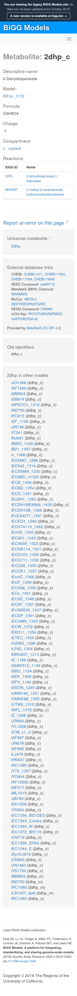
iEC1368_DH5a (25, 842)
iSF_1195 (20, 421)
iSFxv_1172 (13, 96)
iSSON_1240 (23, 687)
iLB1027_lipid (23, 892)
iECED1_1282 (24, 521)
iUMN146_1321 (25, 693)
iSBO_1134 (22, 670)
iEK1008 (19, 804)
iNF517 (18, 787)
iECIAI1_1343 (24, 537)
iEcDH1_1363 (24, 499)
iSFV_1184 (21, 682)
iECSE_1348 (23, 598)
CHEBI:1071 (33, 274)
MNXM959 (19, 293)
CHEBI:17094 (21, 278)
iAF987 (18, 737)
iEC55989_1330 (26, 471)
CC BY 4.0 (52, 327)
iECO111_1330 (25, 559)
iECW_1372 (22, 626)
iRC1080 (19, 765)
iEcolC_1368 (23, 576)
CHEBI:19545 (44, 278)
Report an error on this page (34, 222)
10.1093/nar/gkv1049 (22, 961)
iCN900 (18, 859)
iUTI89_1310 (23, 704)
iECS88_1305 (24, 587)
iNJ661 (18, 437)
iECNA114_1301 (26, 548)
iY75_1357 (21, 770)
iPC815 (18, 415)
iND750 (18, 410)
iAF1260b (20, 781)
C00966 (46, 308)
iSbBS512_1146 (26, 665)
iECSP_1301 (23, 615)
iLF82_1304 (22, 648)
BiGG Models (26, 27)
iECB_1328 (22, 482)
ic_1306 (18, 454)
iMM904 (18, 393)
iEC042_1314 (24, 465)
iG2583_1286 (24, 643)
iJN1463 (19, 865)
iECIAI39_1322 (25, 543)
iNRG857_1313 (25, 654)
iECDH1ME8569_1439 (32, 504)
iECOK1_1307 (24, 571)
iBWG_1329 (22, 443)
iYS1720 (19, 870)
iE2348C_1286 (25, 460)
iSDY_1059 (21, 676)
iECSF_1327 (23, 604)
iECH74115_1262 (27, 526)
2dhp (15, 246)
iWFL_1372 (22, 709)
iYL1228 (19, 726)
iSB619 (18, 399)
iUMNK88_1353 (26, 698)
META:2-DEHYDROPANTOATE (28, 301)
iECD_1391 (22, 493)
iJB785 (18, 798)
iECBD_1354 (23, 487)
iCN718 (18, 837)
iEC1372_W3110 (27, 831)
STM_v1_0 (21, 732)
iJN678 (18, 743)
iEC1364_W (22, 826)
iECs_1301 (21, 593)
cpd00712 (47, 284)
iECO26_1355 (24, 565)
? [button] (67, 222)
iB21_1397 (21, 449)
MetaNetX (34, 327)
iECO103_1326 (25, 554)
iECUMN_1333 (25, 621)
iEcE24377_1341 (27, 515)
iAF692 (18, 748)
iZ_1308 (19, 715)
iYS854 (18, 809)
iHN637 (18, 759)
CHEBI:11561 (55, 274)
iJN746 (18, 426)
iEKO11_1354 (24, 632)
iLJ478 (17, 754)
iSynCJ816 (21, 854)
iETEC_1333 (23, 637)
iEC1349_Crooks (27, 820)
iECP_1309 (22, 582)
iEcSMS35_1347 (26, 609)
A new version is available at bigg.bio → (38, 15)
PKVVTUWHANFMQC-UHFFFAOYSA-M (37, 316)
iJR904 (18, 720)
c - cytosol (12, 148)
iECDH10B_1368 (27, 510)
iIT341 (17, 432)
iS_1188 (19, 659)
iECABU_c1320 (25, 476)
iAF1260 (19, 388)
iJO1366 (19, 382)
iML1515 (19, 792)
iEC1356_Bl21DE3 (28, 815)
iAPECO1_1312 (26, 404)
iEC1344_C (22, 848)
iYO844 (18, 776)
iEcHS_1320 (23, 532)
